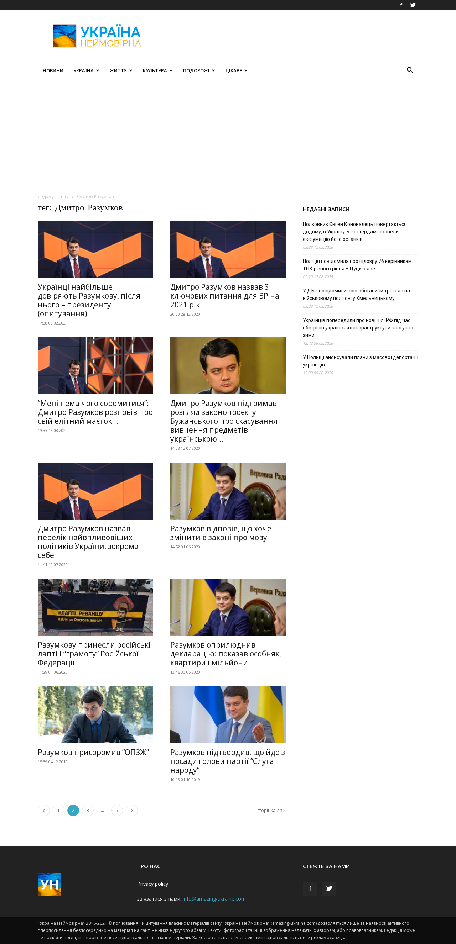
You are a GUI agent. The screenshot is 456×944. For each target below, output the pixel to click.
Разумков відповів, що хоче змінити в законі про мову (220, 532)
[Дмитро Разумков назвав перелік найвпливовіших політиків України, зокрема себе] (95, 491)
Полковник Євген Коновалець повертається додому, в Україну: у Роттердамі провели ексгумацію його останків (355, 231)
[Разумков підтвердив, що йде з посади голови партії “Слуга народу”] (228, 714)
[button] (409, 71)
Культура (155, 70)
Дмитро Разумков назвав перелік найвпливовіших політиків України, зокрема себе (88, 541)
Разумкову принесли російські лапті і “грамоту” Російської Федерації (94, 654)
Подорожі (196, 70)
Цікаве (234, 70)
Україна (83, 70)
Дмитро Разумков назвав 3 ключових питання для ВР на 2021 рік (224, 296)
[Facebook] (401, 5)
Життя (118, 70)
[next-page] (132, 810)
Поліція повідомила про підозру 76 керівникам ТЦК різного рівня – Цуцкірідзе (357, 264)
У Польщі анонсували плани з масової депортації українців (360, 361)
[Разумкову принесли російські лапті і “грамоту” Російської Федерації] (95, 607)
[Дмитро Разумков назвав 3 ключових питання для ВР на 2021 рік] (228, 249)
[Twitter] (413, 5)
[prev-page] (44, 810)
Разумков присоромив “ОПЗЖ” (93, 752)
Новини (53, 70)
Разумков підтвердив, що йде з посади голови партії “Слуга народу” (227, 761)
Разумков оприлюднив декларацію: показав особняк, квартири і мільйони (225, 654)
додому (46, 197)
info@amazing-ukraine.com (214, 898)
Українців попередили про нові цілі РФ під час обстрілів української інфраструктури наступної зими (359, 327)
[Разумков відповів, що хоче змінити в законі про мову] (228, 491)
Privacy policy (152, 883)
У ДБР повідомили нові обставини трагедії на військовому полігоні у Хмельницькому (356, 294)
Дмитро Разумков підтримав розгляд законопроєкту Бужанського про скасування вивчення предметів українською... (224, 421)
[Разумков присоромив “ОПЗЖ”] (95, 714)
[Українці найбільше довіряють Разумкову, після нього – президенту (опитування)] (95, 249)
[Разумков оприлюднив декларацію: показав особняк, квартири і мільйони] (228, 607)
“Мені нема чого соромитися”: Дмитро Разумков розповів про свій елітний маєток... (95, 412)
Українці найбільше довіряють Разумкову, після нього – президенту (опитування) (89, 300)
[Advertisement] (288, 36)
